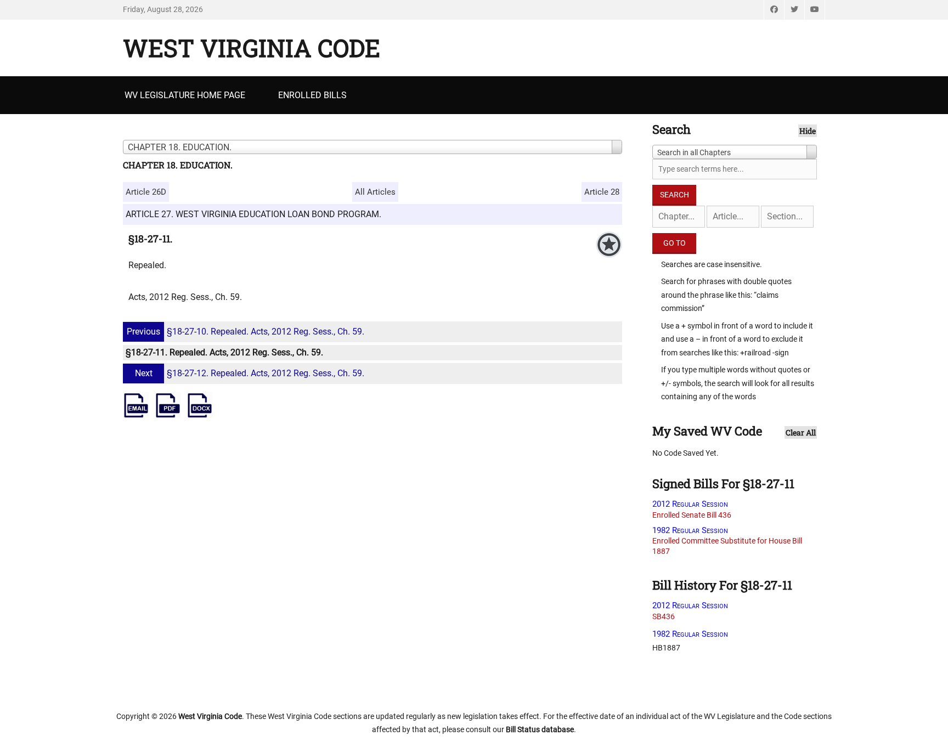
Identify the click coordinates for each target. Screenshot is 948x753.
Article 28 (601, 192)
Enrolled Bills (312, 95)
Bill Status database (540, 729)
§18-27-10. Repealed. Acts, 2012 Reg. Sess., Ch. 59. (245, 331)
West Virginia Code (251, 48)
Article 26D (146, 192)
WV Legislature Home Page (185, 95)
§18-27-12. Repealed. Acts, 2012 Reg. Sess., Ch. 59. (249, 373)
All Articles (375, 192)
